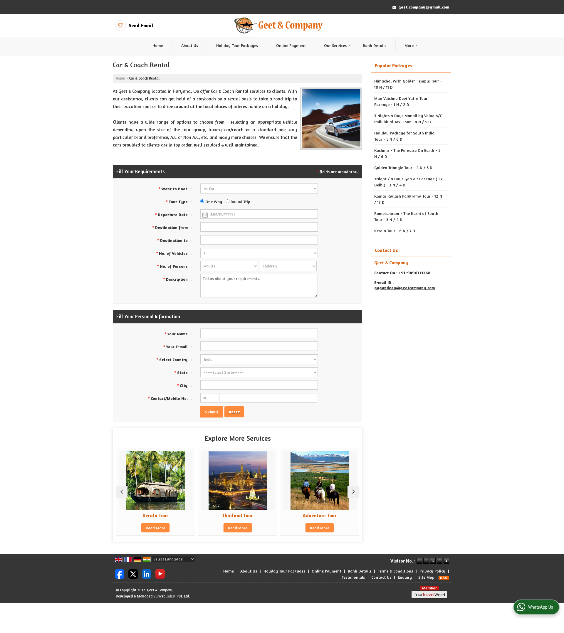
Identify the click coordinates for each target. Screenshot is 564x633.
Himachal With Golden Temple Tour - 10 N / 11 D (408, 84)
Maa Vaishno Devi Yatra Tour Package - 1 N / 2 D (400, 101)
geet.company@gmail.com (423, 6)
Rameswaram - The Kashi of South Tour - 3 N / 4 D (406, 216)
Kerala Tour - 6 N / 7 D (394, 230)
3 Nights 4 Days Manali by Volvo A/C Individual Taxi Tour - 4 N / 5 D (408, 118)
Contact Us (381, 577)
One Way (213, 201)
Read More (155, 527)
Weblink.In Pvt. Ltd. (174, 596)
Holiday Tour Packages (237, 45)
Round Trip (239, 201)
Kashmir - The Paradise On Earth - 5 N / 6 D (407, 153)
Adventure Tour (320, 515)
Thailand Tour (237, 515)
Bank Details (374, 45)
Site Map (426, 577)
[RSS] (444, 577)
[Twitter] (133, 573)
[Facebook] (119, 573)
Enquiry (405, 577)
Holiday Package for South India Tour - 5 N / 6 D (404, 136)
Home (157, 45)
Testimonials (353, 577)
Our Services (335, 45)
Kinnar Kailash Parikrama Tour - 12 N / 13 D (408, 199)
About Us (189, 45)
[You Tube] (160, 573)
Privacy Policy (432, 570)
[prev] (121, 492)
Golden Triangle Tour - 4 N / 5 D (403, 167)
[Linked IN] (146, 573)
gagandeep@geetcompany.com (404, 287)
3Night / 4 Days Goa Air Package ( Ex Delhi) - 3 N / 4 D (408, 181)
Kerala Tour (155, 515)
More (409, 45)
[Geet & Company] (278, 25)
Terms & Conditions (395, 570)
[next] (353, 492)
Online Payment (291, 45)
